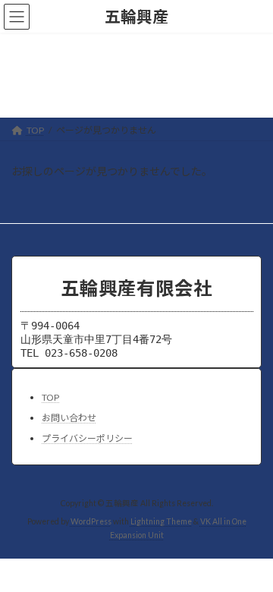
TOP (50, 398)
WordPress (91, 522)
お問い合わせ (69, 418)
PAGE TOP (251, 559)
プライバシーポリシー (87, 438)
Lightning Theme (161, 522)
